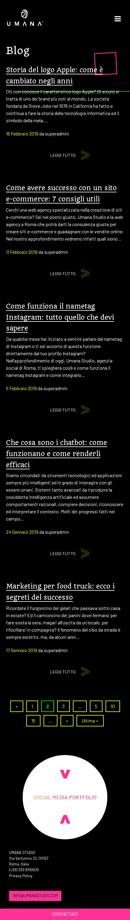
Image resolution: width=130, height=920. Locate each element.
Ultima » (90, 720)
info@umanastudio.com (35, 895)
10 (113, 706)
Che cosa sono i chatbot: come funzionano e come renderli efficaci (56, 454)
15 (33, 720)
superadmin (57, 133)
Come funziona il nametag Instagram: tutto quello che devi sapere (60, 317)
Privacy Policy (20, 875)
